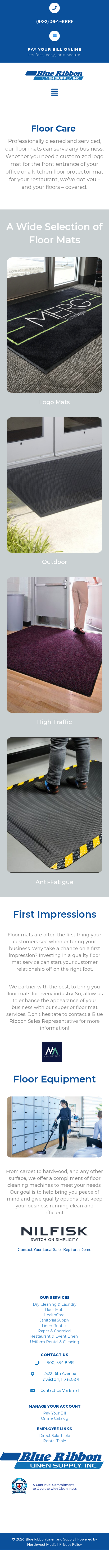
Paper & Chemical (54, 1331)
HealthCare (55, 1315)
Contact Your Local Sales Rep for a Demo (55, 1249)
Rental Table (54, 1441)
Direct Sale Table (54, 1435)
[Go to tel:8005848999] (54, 14)
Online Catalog (54, 1418)
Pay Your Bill (54, 1413)
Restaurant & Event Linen (54, 1336)
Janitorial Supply (54, 1320)
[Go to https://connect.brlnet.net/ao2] (54, 45)
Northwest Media (41, 1544)
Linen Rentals (54, 1325)
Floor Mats (54, 1309)
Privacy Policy (70, 1544)
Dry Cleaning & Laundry (54, 1304)
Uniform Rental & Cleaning (54, 1341)
